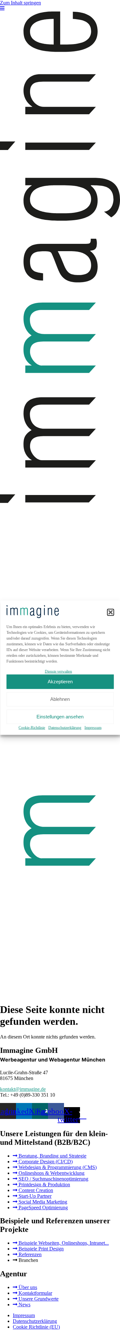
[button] (110, 612)
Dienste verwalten (58, 671)
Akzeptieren (60, 681)
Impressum (92, 727)
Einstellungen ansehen (60, 716)
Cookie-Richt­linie (32, 727)
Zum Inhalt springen (20, 2)
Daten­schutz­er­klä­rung (64, 727)
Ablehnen (60, 699)
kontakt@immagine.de (23, 1089)
